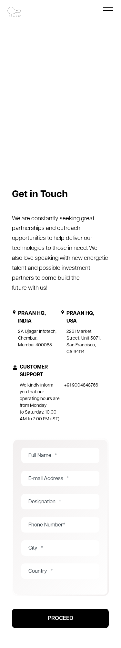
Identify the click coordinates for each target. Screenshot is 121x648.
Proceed (60, 619)
